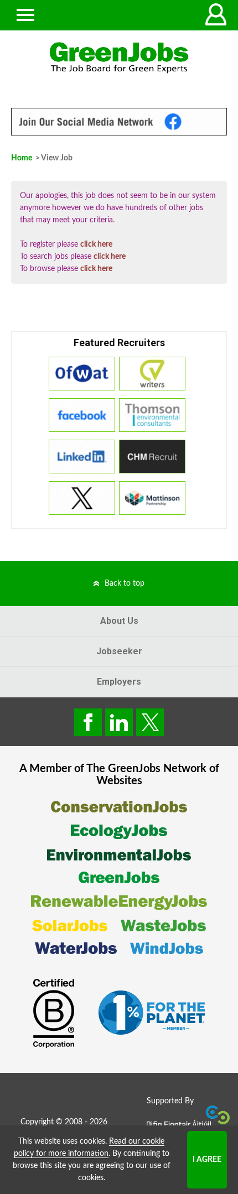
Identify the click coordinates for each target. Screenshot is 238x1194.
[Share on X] (150, 722)
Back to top (124, 583)
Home (21, 158)
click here (96, 244)
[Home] (119, 57)
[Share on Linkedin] (119, 722)
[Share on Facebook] (88, 722)
